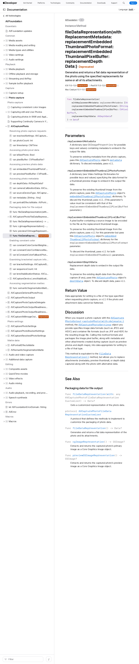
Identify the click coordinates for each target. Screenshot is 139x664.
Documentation (17, 9)
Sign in (133, 3)
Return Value (76, 290)
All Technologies (13, 16)
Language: (123, 9)
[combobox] (24, 659)
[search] (23, 659)
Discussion (74, 312)
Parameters (75, 135)
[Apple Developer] (10, 3)
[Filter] (24, 659)
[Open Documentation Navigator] (4, 10)
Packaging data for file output (84, 388)
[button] (124, 3)
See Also (72, 379)
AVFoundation (71, 20)
